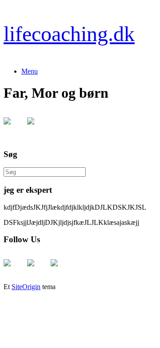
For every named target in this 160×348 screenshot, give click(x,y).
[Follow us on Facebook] (14, 270)
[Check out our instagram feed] (61, 270)
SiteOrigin (26, 286)
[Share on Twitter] (37, 128)
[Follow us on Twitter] (37, 270)
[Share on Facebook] (14, 128)
